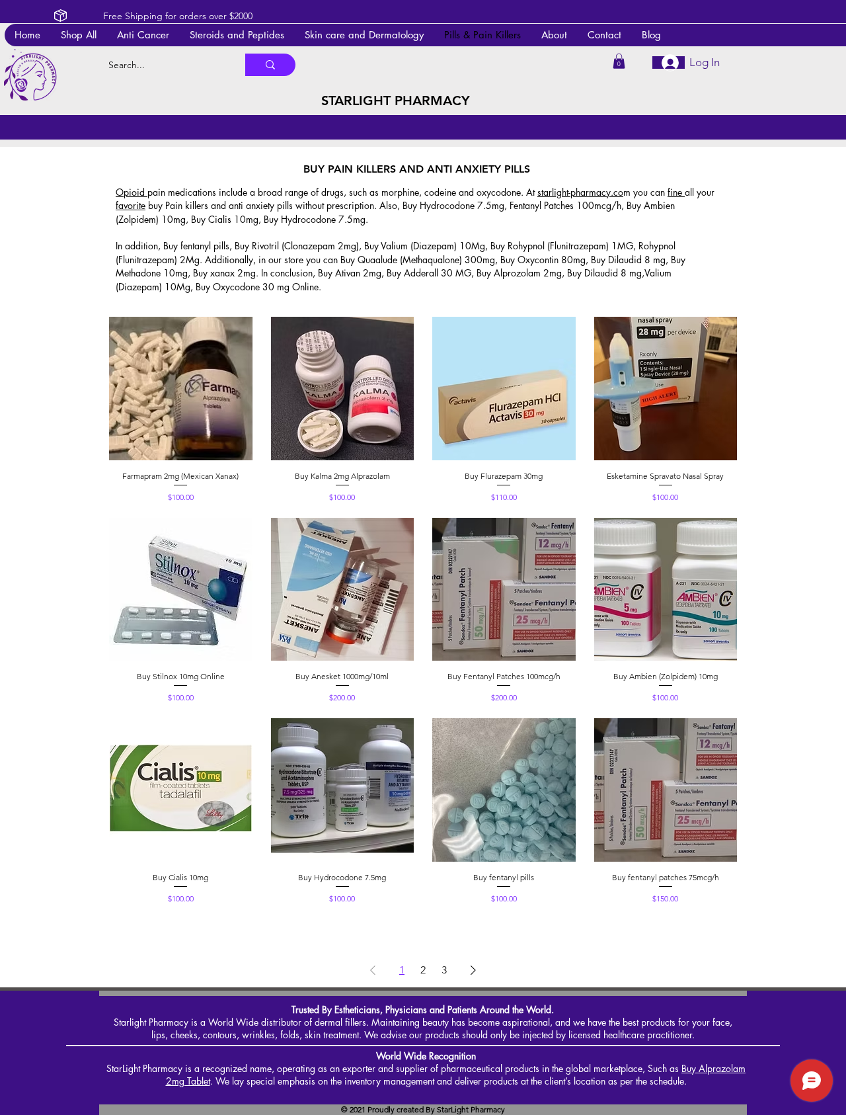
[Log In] (668, 62)
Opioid (131, 192)
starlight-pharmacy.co (580, 192)
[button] (364, 35)
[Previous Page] (373, 970)
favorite (130, 205)
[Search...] (270, 65)
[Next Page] (473, 970)
